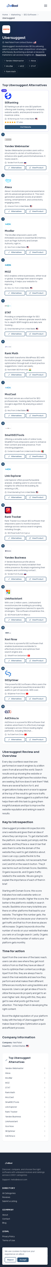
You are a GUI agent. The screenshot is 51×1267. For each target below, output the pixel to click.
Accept (23, 1259)
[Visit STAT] (25, 305)
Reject (10, 1259)
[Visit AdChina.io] (25, 711)
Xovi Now (11, 639)
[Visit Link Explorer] (25, 469)
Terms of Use (8, 1240)
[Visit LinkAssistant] (25, 592)
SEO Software (30, 14)
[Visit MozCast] (25, 387)
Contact (6, 1218)
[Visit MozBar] (25, 224)
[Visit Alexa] (25, 180)
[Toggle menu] (45, 6)
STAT (32, 66)
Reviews (6, 1197)
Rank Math (10, 71)
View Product (37, 167)
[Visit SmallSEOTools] (25, 428)
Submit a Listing (9, 1201)
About (5, 1214)
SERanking (11, 102)
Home (5, 14)
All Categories (9, 1193)
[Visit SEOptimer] (25, 673)
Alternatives (16, 167)
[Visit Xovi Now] (25, 632)
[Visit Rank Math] (25, 346)
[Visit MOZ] (25, 265)
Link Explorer (13, 476)
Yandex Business (15, 557)
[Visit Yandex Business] (25, 551)
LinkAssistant (13, 598)
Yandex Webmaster (14, 60)
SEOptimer (11, 680)
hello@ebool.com (19, 1179)
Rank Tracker (13, 516)
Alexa (32, 60)
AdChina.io (12, 718)
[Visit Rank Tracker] (25, 510)
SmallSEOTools (14, 435)
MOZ (21, 66)
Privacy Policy (8, 1236)
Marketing (16, 14)
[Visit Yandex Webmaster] (25, 139)
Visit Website (25, 127)
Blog (4, 1222)
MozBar (8, 66)
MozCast (10, 394)
